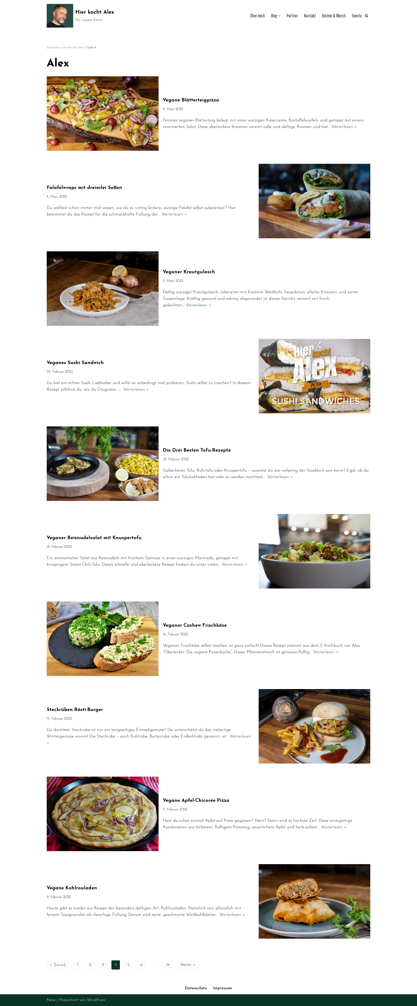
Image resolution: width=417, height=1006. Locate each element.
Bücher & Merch (334, 15)
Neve (51, 1000)
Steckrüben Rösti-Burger (75, 709)
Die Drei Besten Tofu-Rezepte (197, 450)
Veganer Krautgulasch (189, 272)
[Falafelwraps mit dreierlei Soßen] (315, 201)
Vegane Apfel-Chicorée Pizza (196, 800)
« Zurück (58, 965)
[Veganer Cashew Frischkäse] (103, 639)
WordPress (96, 1000)
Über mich (257, 15)
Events (357, 15)
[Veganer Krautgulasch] (103, 288)
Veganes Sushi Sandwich (75, 362)
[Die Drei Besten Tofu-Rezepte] (103, 463)
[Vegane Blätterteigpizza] (103, 113)
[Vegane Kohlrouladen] (315, 901)
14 (167, 965)
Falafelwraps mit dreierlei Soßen (84, 187)
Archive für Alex (73, 47)
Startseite (53, 47)
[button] (279, 16)
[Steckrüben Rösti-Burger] (315, 726)
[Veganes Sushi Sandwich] (315, 376)
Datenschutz (196, 988)
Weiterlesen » (344, 127)
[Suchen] (366, 15)
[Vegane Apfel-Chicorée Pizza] (103, 814)
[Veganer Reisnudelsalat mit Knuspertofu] (315, 551)
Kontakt (310, 15)
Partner (292, 15)
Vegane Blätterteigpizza (191, 100)
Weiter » (187, 965)
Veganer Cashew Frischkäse (195, 625)
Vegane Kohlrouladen (72, 888)
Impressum (222, 988)
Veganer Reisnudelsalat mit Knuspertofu (94, 537)
